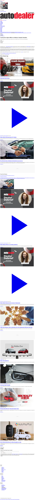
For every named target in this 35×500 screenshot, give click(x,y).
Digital (1, 24)
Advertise (8, 32)
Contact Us (10, 32)
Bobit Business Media (17, 32)
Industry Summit (28, 46)
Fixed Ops (3, 470)
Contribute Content (26, 32)
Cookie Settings (3, 487)
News (5, 0)
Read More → (1, 81)
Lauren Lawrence (5, 76)
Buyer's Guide (3, 481)
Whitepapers (3, 478)
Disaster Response (2, 26)
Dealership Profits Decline (5, 78)
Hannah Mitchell (5, 383)
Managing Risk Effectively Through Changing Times (9, 408)
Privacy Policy (1, 499)
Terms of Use (4, 499)
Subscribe (1, 11)
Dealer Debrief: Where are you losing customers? (9, 244)
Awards (1, 21)
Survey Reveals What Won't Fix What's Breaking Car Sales (10, 442)
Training (1, 31)
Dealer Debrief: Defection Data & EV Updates (8, 137)
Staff (4, 440)
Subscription (1, 32)
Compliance (1, 22)
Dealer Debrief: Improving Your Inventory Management (10, 302)
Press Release (29, 32)
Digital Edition (4, 11)
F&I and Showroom (7, 54)
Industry (1, 28)
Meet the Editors (5, 32)
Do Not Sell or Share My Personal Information (14, 499)
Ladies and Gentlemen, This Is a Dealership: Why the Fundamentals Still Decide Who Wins (16, 327)
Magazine (3, 477)
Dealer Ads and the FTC (4, 360)
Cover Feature (2, 0)
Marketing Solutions (21, 32)
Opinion (1, 29)
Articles (6, 0)
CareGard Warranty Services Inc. (9, 46)
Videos (2, 479)
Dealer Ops (1, 23)
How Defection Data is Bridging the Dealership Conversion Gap (11, 160)
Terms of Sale (7, 499)
